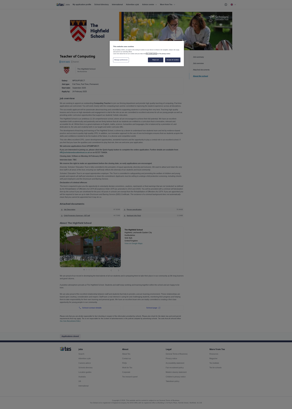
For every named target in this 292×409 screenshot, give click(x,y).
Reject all (156, 59)
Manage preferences (121, 59)
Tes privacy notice (164, 53)
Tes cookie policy (151, 53)
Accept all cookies (173, 59)
